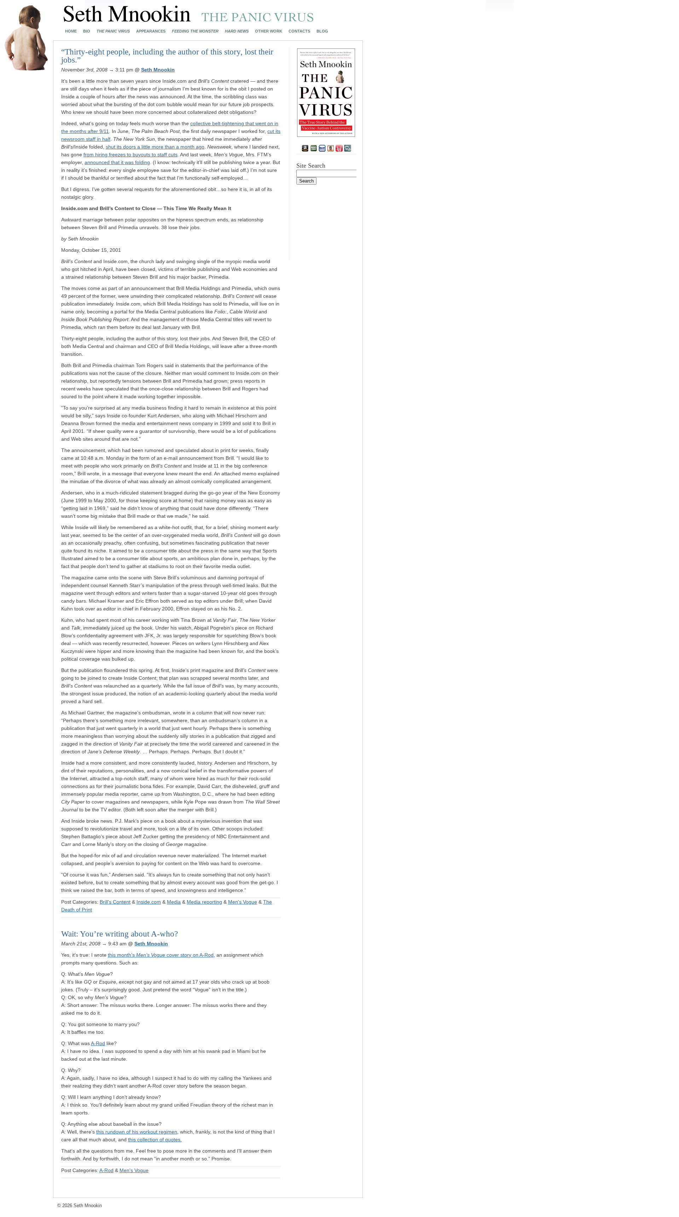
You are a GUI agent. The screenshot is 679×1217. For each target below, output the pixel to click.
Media (174, 902)
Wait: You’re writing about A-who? (119, 933)
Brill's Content (115, 902)
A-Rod (98, 1043)
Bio (86, 31)
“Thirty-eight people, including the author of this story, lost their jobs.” (167, 55)
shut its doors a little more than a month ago (155, 147)
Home (71, 31)
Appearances (151, 31)
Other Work (268, 31)
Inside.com (149, 902)
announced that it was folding (117, 162)
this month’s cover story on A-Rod (161, 955)
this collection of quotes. (155, 1139)
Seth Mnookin (158, 70)
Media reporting (204, 902)
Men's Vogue (242, 902)
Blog (322, 31)
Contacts (299, 31)
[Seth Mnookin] (189, 19)
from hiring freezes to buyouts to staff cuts (130, 154)
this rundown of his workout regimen (136, 1132)
